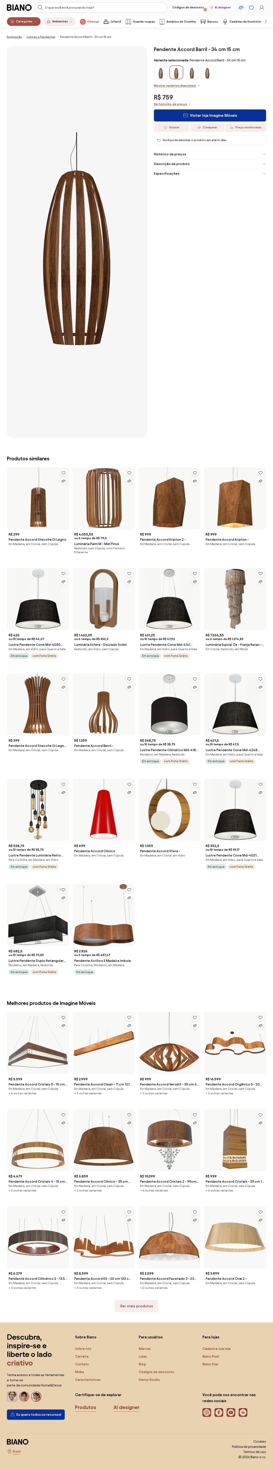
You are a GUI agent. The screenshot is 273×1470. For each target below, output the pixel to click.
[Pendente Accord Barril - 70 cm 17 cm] (192, 77)
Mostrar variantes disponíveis (175, 85)
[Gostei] (63, 472)
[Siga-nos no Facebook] (219, 1412)
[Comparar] (63, 481)
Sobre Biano (85, 1337)
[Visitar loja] (77, 242)
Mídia (79, 1372)
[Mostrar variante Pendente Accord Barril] (207, 72)
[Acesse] (261, 7)
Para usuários (151, 1337)
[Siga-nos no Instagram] (206, 1412)
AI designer (223, 7)
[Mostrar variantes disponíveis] (176, 72)
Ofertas (93, 21)
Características (88, 1379)
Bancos (212, 21)
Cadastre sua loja (216, 1348)
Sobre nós (83, 1348)
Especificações (166, 173)
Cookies (259, 1441)
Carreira (81, 1356)
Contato (82, 1364)
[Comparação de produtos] (241, 7)
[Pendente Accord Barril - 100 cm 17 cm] (161, 77)
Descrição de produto (172, 164)
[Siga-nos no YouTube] (231, 1412)
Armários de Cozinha (181, 21)
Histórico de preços (170, 154)
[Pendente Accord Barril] (207, 77)
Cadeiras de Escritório (245, 21)
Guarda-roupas (144, 21)
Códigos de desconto (189, 8)
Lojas (143, 1356)
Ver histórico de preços (170, 104)
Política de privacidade (249, 1446)
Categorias (24, 21)
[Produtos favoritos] (251, 7)
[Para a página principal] (19, 7)
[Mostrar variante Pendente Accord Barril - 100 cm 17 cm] (161, 72)
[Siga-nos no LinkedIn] (243, 1412)
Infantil (116, 21)
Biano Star (210, 1364)
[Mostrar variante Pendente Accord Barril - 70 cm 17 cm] (192, 72)
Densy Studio (149, 1379)
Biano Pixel (210, 1356)
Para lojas (210, 1337)
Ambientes (60, 21)
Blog (142, 1364)
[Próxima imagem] (65, 597)
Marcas (145, 1348)
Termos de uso (254, 1452)
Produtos (85, 1407)
